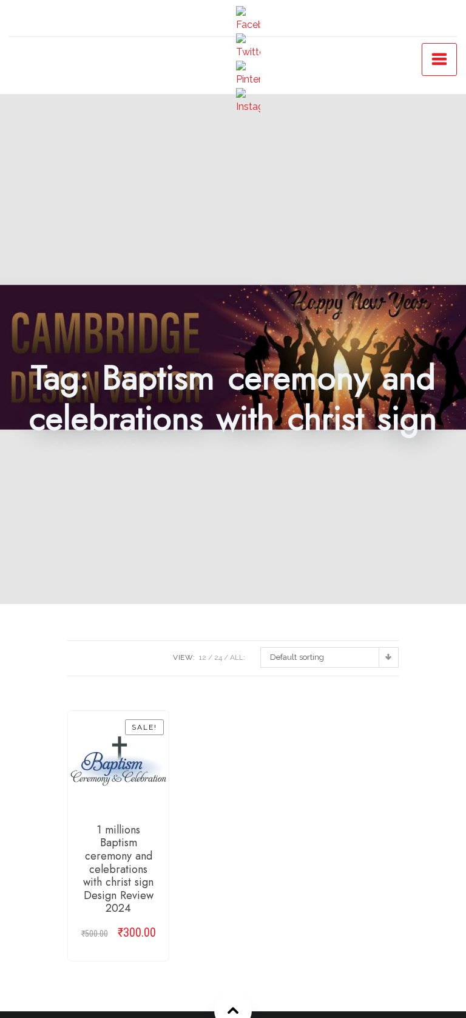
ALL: (237, 657)
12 (202, 657)
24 (218, 657)
